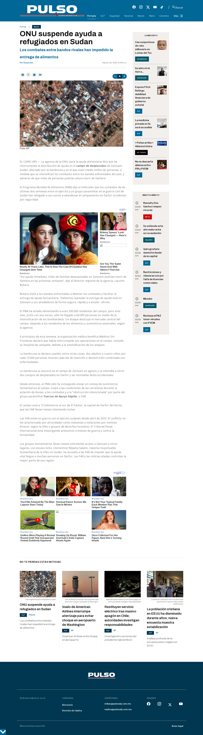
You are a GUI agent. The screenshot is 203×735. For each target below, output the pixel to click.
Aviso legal (177, 726)
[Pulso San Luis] (52, 10)
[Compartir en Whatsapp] (34, 75)
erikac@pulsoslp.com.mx (117, 703)
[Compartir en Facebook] (22, 75)
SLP (103, 16)
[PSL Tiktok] (161, 7)
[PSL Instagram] (141, 7)
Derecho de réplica (72, 710)
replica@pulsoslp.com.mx (118, 709)
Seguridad (114, 16)
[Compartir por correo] (40, 75)
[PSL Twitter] (148, 7)
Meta (152, 16)
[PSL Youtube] (155, 7)
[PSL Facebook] (134, 7)
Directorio (67, 705)
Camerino (164, 16)
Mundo (141, 16)
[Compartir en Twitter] (28, 74)
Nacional (128, 16)
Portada (91, 16)
